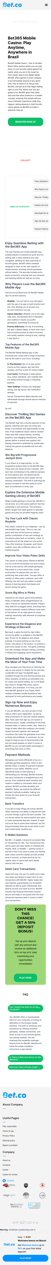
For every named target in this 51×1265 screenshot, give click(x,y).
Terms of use (8, 1131)
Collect (25, 160)
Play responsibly (10, 1126)
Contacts (6, 1165)
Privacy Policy (9, 1136)
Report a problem (10, 1145)
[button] (18, 206)
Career (5, 1170)
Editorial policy (9, 1140)
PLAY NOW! (25, 978)
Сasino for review (10, 1174)
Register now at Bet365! (25, 126)
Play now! (25, 1258)
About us (6, 1160)
